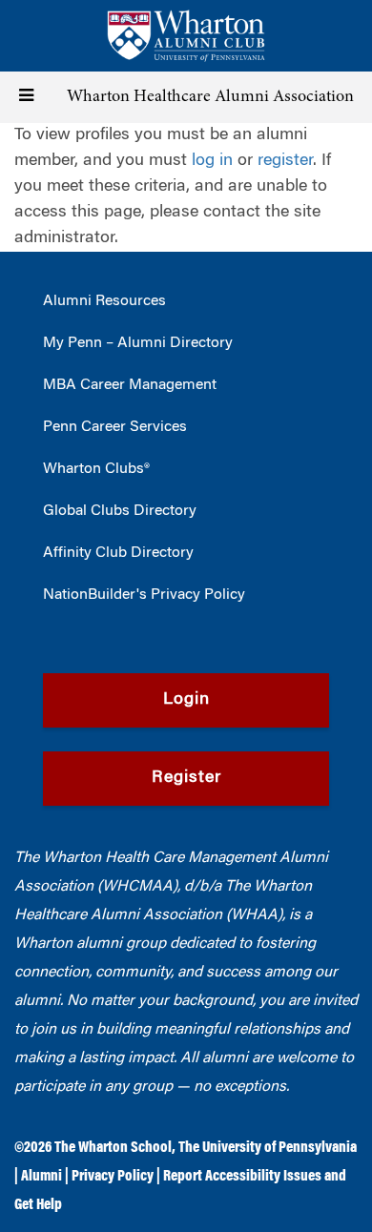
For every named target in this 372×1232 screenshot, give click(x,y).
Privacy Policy (113, 1176)
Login (186, 699)
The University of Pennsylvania (267, 1148)
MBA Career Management (130, 385)
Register (186, 778)
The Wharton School (113, 1148)
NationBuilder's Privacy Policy (144, 595)
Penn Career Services (115, 427)
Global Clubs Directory (119, 511)
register (285, 161)
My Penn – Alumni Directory (138, 343)
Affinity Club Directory (118, 553)
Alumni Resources (104, 301)
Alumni (41, 1176)
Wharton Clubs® (96, 469)
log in (212, 161)
